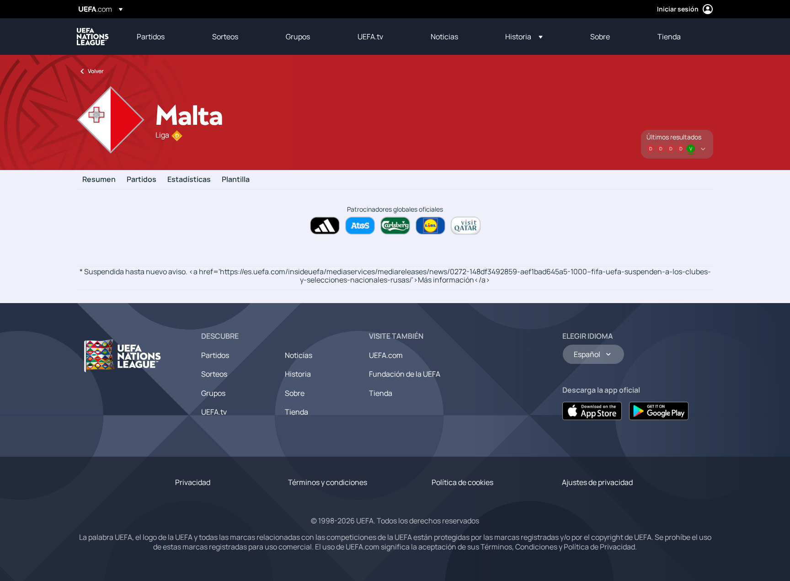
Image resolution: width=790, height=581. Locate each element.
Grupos (213, 393)
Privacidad (192, 482)
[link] (151, 36)
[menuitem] (163, 36)
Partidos (141, 180)
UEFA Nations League (93, 36)
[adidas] (325, 226)
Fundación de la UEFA (404, 374)
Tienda (296, 412)
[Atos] (360, 226)
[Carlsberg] (395, 226)
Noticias (298, 355)
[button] (524, 36)
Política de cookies (462, 482)
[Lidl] (430, 226)
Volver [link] (96, 71)
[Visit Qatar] (465, 226)
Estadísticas (189, 180)
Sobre (294, 393)
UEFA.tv (214, 412)
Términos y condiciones (327, 482)
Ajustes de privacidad (597, 482)
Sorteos (214, 374)
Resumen (99, 180)
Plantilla (236, 180)
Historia (298, 374)
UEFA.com (386, 355)
